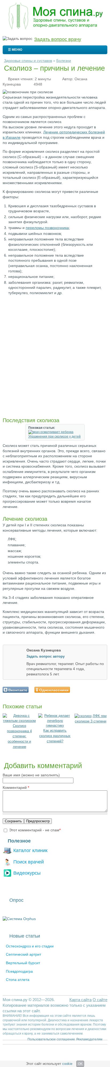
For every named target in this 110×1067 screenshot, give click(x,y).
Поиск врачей (28, 861)
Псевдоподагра (19, 971)
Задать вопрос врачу (57, 39)
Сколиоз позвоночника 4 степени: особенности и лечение (19, 736)
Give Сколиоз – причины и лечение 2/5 (80, 690)
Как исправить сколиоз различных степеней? (54, 736)
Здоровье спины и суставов (28, 60)
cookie (67, 1064)
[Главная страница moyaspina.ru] (55, 16)
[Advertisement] (55, 356)
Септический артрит (23, 954)
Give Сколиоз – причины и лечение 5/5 (94, 690)
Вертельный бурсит (23, 963)
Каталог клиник (30, 850)
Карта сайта (80, 999)
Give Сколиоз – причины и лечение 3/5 (85, 690)
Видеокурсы (27, 872)
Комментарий (16, 787)
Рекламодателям (89, 1039)
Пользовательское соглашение (51, 1039)
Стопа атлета (17, 979)
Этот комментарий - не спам (35, 830)
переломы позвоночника (47, 228)
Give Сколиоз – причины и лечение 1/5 (76, 690)
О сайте (100, 999)
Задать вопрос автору (45, 656)
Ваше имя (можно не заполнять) (31, 775)
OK (80, 1064)
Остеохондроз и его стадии (30, 946)
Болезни (63, 60)
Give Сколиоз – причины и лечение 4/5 (90, 690)
